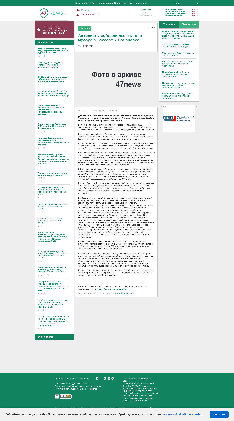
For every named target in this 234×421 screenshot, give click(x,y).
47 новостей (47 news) (135, 378)
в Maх (124, 289)
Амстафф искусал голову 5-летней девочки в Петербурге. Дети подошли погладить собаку (54, 256)
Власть (79, 3)
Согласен (219, 414)
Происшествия (105, 3)
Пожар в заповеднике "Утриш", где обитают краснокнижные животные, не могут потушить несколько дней (53, 288)
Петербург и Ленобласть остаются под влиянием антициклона (175, 74)
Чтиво (130, 3)
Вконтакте (105, 378)
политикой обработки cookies (182, 414)
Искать (197, 3)
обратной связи (126, 293)
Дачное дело (141, 3)
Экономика (90, 3)
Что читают (189, 24)
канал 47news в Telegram (108, 289)
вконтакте (82, 10)
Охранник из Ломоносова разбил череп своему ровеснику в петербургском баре (52, 192)
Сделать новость (89, 14)
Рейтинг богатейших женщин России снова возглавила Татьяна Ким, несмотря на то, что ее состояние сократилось (53, 323)
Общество (119, 3)
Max (112, 378)
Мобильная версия (78, 10)
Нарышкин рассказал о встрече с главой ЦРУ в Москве (50, 222)
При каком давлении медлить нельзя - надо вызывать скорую (53, 177)
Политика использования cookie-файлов (76, 389)
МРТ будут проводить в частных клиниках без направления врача (50, 66)
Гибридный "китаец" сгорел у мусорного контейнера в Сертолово (178, 64)
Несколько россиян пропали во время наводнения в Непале (52, 208)
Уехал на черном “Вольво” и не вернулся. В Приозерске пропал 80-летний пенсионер (53, 95)
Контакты (72, 379)
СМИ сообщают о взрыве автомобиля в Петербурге (176, 46)
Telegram (109, 378)
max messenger (89, 10)
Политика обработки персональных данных (78, 386)
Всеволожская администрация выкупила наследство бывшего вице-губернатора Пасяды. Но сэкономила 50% (178, 35)
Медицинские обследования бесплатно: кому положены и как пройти (177, 96)
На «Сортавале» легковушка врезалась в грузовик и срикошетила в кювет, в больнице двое (53, 305)
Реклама (84, 379)
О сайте (59, 379)
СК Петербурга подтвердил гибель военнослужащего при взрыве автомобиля (55, 30)
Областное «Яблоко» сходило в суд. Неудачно (178, 54)
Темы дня (169, 24)
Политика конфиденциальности (71, 384)
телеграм (85, 10)
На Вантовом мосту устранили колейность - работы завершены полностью (178, 85)
